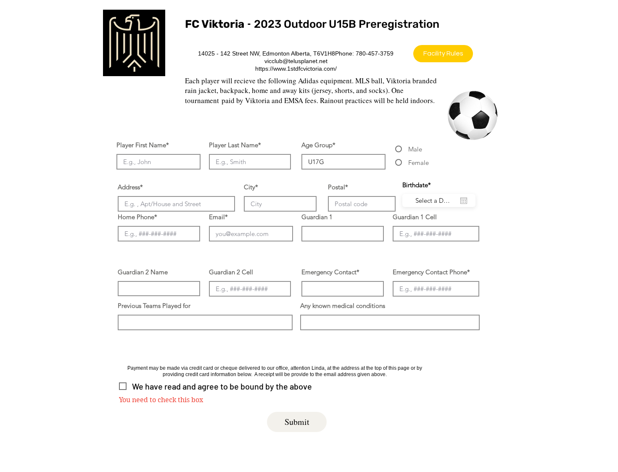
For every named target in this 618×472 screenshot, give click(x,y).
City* (251, 187)
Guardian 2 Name (143, 272)
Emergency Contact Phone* (431, 272)
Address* (130, 187)
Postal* (338, 187)
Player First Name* (142, 145)
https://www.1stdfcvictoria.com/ (296, 68)
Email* (218, 217)
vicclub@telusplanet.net (295, 61)
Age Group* (318, 145)
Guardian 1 (317, 217)
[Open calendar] (463, 200)
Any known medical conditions (342, 305)
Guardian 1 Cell (415, 217)
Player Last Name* (235, 145)
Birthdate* (420, 185)
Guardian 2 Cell (231, 272)
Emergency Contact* (330, 272)
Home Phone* (137, 217)
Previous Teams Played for (154, 305)
